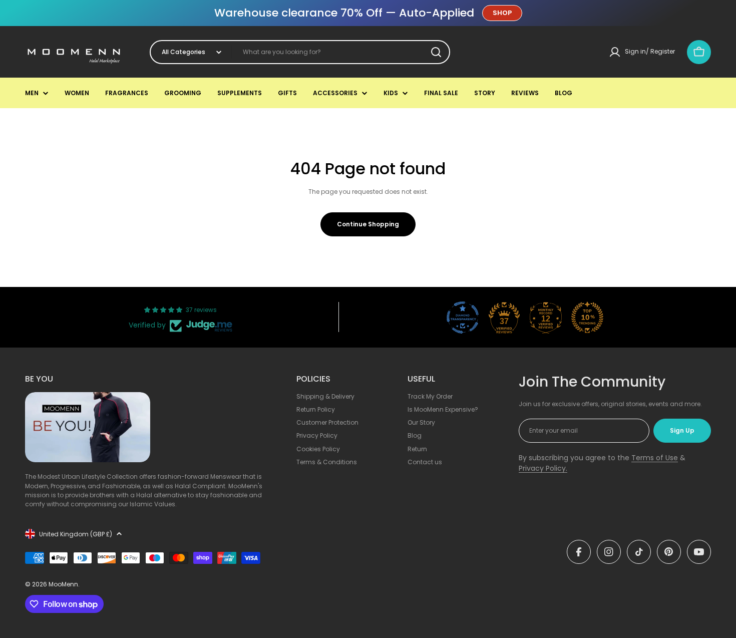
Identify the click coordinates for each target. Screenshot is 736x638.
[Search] (436, 52)
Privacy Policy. (543, 468)
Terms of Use (654, 458)
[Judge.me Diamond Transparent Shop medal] (463, 317)
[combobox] (300, 52)
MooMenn (63, 584)
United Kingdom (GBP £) (75, 534)
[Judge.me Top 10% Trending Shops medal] (587, 317)
